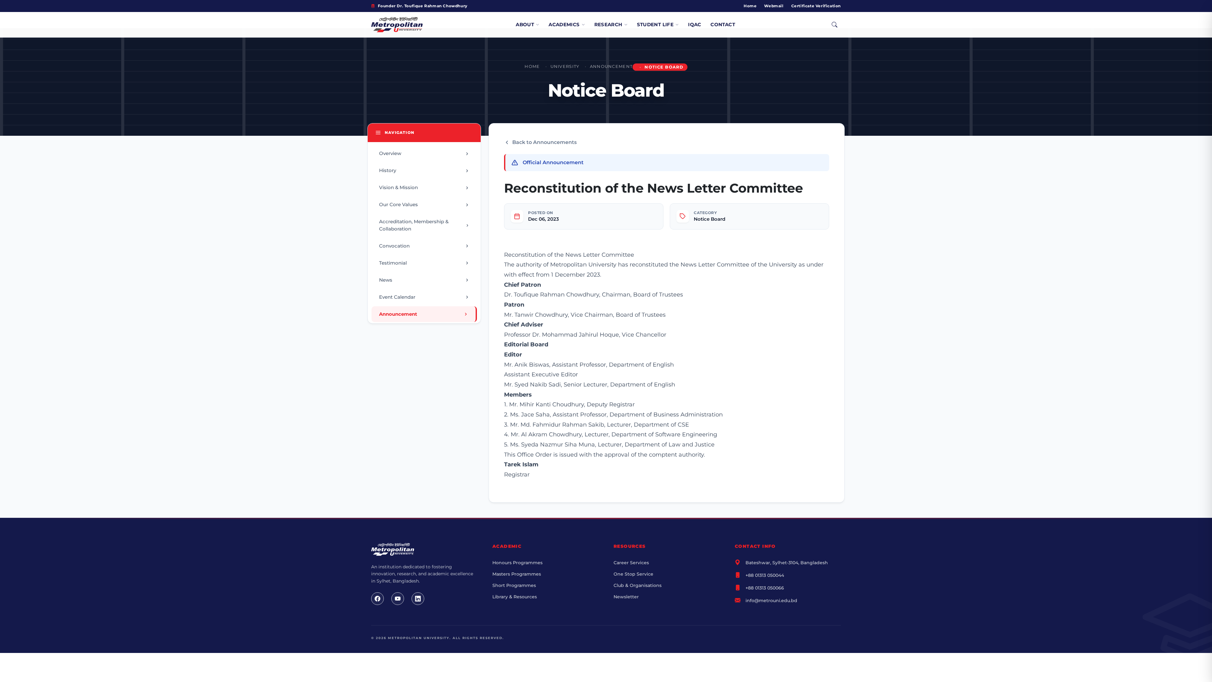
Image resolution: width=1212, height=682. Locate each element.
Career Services (631, 562)
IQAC (694, 24)
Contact (722, 24)
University (564, 66)
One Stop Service (633, 574)
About (525, 24)
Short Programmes (514, 585)
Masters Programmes (516, 574)
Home (750, 5)
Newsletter (626, 597)
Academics (564, 24)
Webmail (773, 5)
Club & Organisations (638, 585)
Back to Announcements (544, 142)
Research (608, 24)
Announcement (611, 66)
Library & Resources (514, 597)
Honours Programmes (517, 562)
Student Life (655, 24)
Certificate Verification (816, 5)
